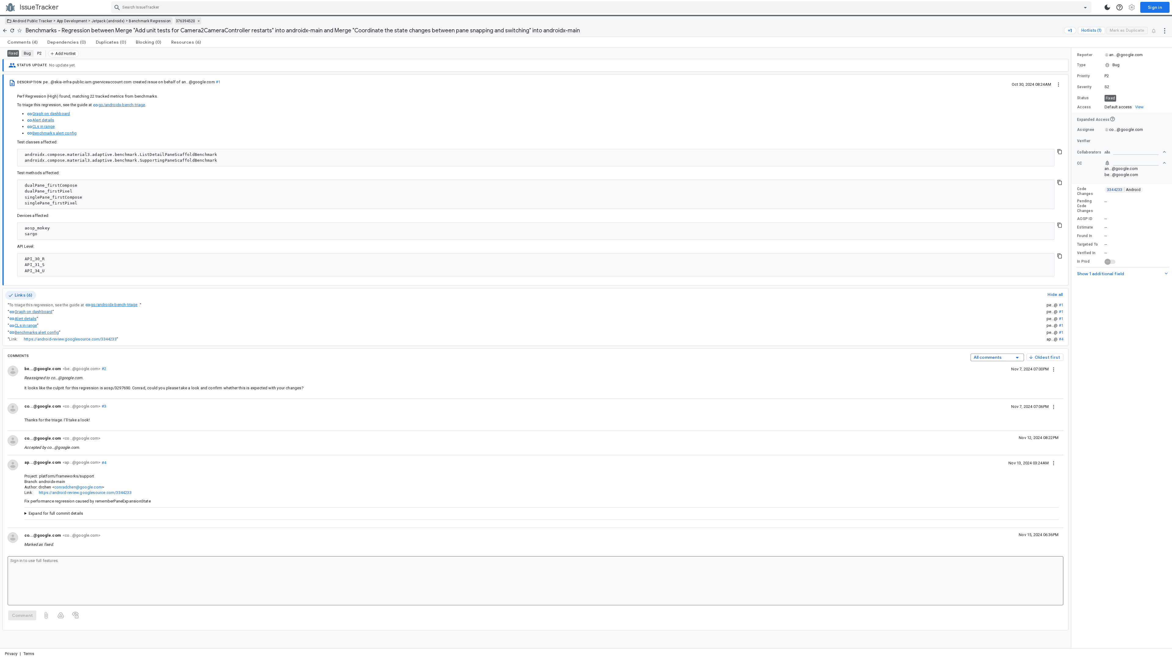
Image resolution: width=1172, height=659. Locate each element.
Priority (1083, 76)
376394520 (185, 21)
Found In (1084, 236)
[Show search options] (1085, 7)
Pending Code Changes (1085, 206)
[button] (1121, 65)
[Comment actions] (1053, 369)
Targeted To (1087, 244)
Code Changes (1085, 191)
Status (1083, 98)
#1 (218, 82)
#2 (103, 368)
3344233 (1124, 189)
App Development (72, 21)
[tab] (22, 42)
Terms (29, 653)
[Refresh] (12, 30)
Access (1084, 107)
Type (1081, 65)
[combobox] (602, 7)
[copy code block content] (1059, 151)
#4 (1061, 339)
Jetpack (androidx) (108, 21)
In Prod (1083, 261)
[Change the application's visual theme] (1107, 7)
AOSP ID (1084, 219)
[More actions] (1165, 30)
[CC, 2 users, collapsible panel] (1135, 163)
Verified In (1086, 253)
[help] (1119, 7)
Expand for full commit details (56, 513)
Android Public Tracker (32, 21)
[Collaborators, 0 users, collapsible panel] (1135, 152)
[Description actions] (1058, 84)
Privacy (11, 653)
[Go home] (5, 30)
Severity (1084, 87)
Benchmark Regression (150, 21)
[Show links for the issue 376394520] (198, 21)
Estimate (1085, 227)
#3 (103, 406)
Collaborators (1089, 152)
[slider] (1072, 348)
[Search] (117, 7)
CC (1079, 163)
